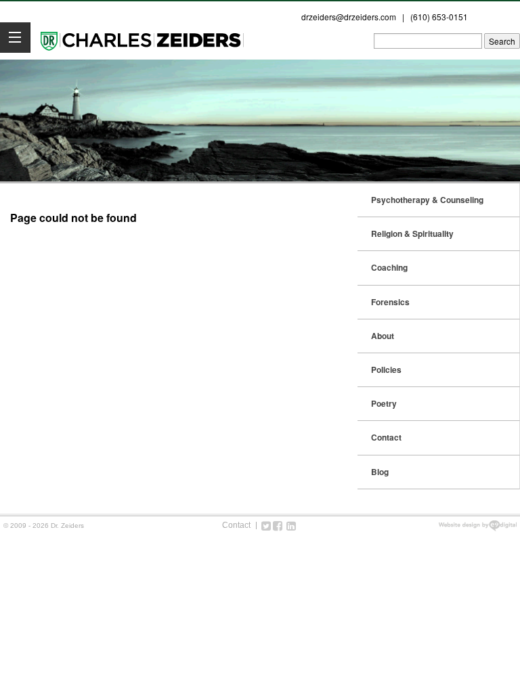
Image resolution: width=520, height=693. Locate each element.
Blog (380, 472)
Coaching (389, 267)
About (382, 336)
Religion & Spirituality (412, 233)
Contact (386, 437)
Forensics (390, 302)
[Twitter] (266, 525)
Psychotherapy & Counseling (427, 200)
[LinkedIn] (291, 525)
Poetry (384, 403)
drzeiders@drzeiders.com (348, 16)
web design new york (478, 525)
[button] (15, 37)
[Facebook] (277, 525)
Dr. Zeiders (142, 40)
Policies (386, 369)
